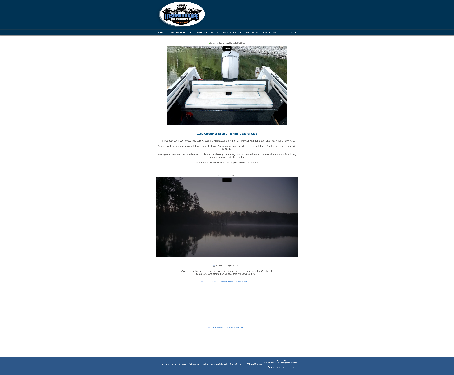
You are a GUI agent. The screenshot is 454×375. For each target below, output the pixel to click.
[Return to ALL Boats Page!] (227, 328)
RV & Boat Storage (271, 32)
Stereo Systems (252, 32)
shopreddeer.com (286, 367)
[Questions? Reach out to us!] (227, 282)
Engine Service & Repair (178, 32)
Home (160, 32)
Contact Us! (288, 32)
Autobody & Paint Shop (205, 32)
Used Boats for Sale (230, 32)
